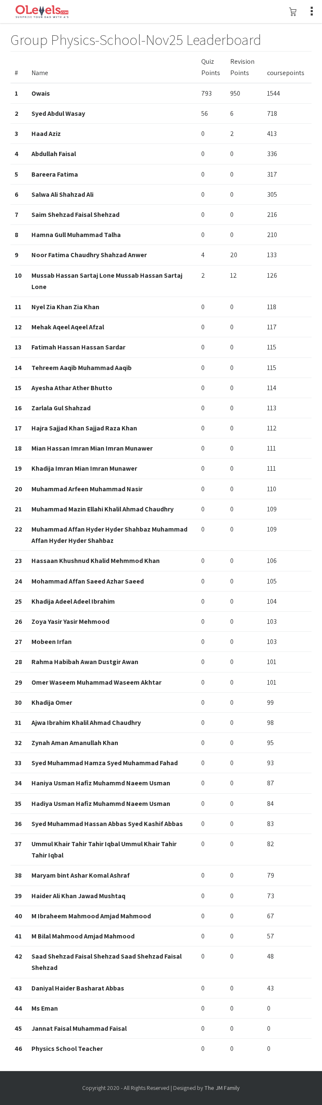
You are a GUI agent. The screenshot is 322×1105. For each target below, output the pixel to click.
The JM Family (222, 1088)
